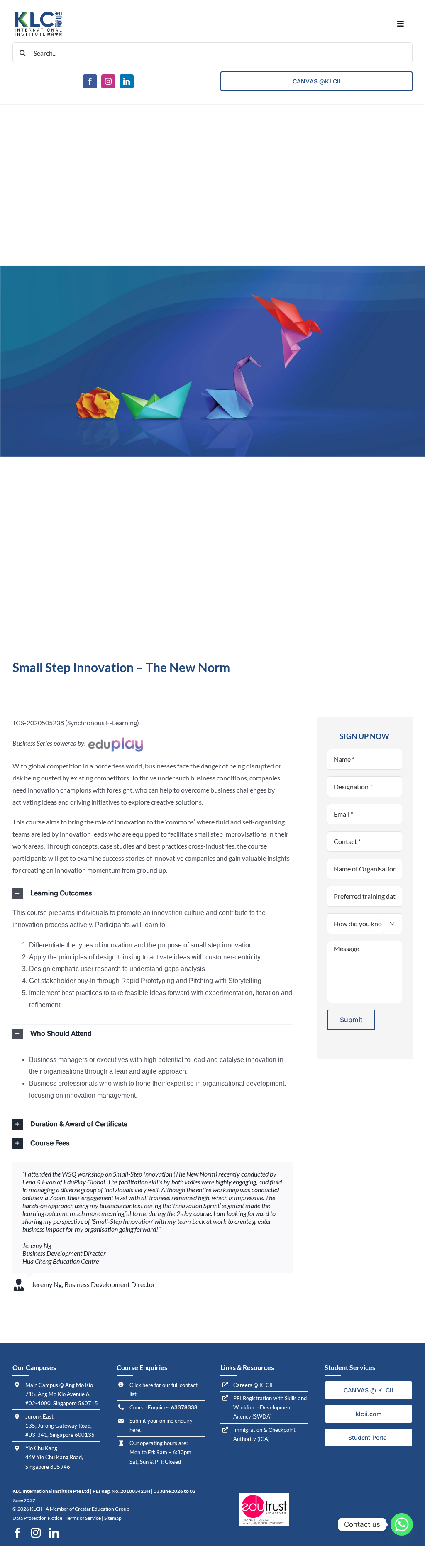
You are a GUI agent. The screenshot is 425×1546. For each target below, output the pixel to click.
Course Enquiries (163, 1407)
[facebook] (90, 81)
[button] (152, 893)
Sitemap (113, 1518)
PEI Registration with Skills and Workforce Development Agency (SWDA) (270, 1407)
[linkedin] (127, 81)
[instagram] (108, 81)
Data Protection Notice (37, 1518)
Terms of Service (83, 1518)
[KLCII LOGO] (38, 12)
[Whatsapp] (402, 1524)
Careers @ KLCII (253, 1385)
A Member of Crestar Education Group (87, 1509)
